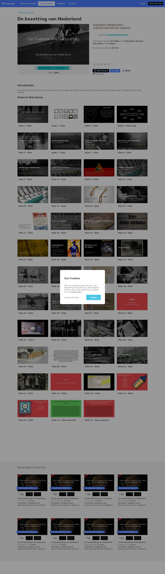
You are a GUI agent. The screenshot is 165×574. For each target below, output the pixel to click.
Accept (93, 297)
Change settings (71, 297)
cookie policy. (76, 292)
